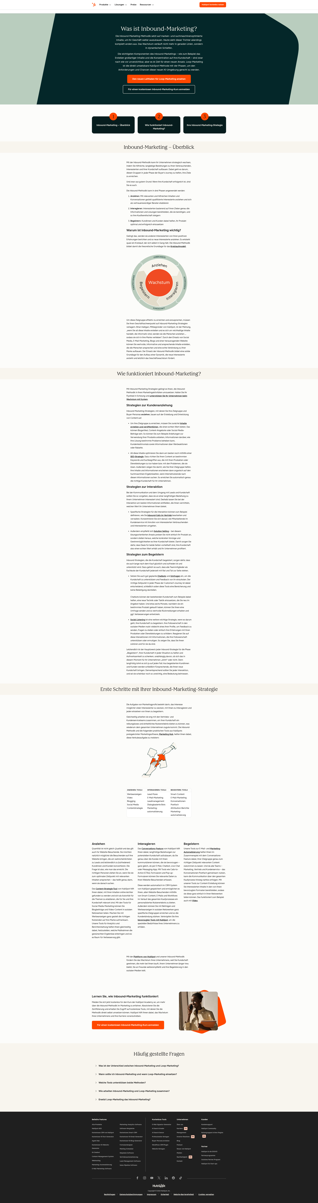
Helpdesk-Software (127, 1153)
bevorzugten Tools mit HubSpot (153, 920)
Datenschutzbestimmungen (131, 1194)
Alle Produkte (97, 1124)
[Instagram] (144, 1178)
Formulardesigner (126, 1145)
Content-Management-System (103, 1156)
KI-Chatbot (96, 1152)
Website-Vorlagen (158, 1149)
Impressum (151, 1194)
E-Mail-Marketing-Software (102, 1169)
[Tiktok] (180, 1178)
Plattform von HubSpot (145, 957)
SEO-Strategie (137, 456)
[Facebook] (137, 1178)
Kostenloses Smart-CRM (128, 1132)
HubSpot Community (208, 1128)
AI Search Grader (158, 1128)
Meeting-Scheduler (126, 1149)
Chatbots (162, 576)
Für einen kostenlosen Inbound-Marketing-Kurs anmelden (159, 89)
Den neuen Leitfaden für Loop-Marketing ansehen (159, 79)
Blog (178, 1141)
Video (195, 900)
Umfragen (175, 576)
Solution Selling (161, 531)
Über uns (180, 1124)
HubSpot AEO (97, 1128)
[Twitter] (159, 1178)
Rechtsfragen (109, 1194)
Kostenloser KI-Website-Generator (100, 1146)
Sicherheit (165, 1194)
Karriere (182, 1128)
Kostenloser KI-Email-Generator (131, 1137)
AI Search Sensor (158, 1132)
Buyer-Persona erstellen (160, 1141)
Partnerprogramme (208, 1155)
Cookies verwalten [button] (206, 1194)
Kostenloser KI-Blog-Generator (131, 1141)
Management (181, 1132)
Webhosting (96, 1160)
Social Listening (137, 620)
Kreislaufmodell (178, 246)
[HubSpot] (94, 5)
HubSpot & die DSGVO (209, 1151)
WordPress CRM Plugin (160, 1145)
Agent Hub (96, 1141)
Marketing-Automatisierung (102, 1165)
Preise (133, 4)
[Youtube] (151, 1178)
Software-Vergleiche (127, 1128)
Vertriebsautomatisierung (129, 1157)
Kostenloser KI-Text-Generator (103, 1137)
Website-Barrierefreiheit (184, 1194)
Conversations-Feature (152, 848)
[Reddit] (173, 1178)
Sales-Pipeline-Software (128, 1165)
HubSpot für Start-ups (209, 1164)
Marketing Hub (166, 734)
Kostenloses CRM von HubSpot (103, 1132)
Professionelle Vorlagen (160, 1137)
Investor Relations (185, 1137)
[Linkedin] (166, 1178)
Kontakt (179, 1161)
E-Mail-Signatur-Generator (161, 1124)
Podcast (179, 1145)
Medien (179, 1153)
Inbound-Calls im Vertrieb (159, 515)
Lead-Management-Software (130, 1161)
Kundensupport (207, 1124)
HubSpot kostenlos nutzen (213, 5)
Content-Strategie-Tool (106, 889)
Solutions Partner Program (210, 1159)
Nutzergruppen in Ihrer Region (212, 1134)
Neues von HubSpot (184, 1149)
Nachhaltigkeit (184, 1157)
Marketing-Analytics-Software (131, 1124)
